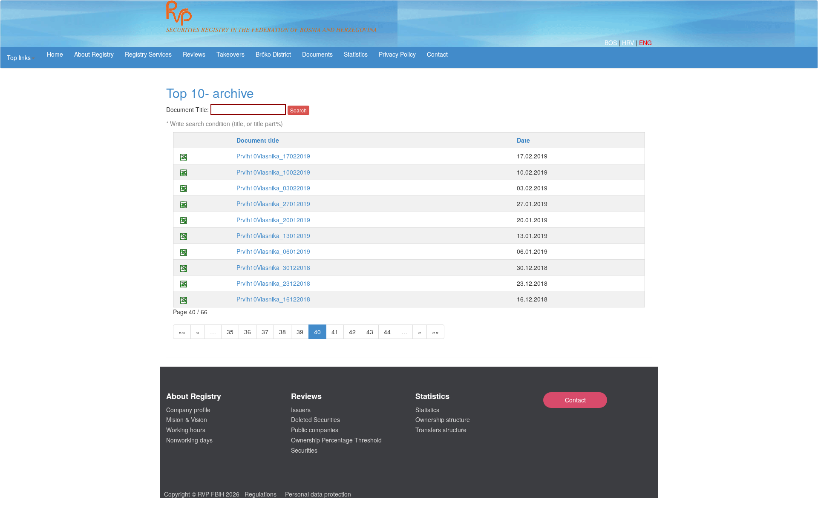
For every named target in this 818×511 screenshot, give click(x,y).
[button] (20, 57)
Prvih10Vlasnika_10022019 (273, 172)
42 (352, 331)
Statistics (356, 54)
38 (282, 331)
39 (300, 331)
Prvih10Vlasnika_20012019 (273, 219)
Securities (304, 450)
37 (265, 331)
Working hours (185, 429)
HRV (629, 42)
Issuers (301, 409)
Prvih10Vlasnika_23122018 (273, 283)
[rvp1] (179, 12)
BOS (612, 42)
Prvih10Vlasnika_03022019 (273, 188)
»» (435, 331)
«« (182, 331)
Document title (257, 140)
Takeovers (230, 54)
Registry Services (148, 54)
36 (247, 331)
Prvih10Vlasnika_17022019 (273, 156)
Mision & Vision (186, 419)
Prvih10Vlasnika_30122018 (273, 267)
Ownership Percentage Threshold (336, 440)
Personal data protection (318, 494)
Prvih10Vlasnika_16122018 (273, 299)
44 (387, 331)
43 (369, 331)
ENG (645, 42)
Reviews (194, 54)
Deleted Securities (315, 419)
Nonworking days (189, 440)
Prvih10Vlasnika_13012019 (273, 235)
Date (523, 140)
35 (230, 331)
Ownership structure (442, 419)
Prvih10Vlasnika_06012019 (273, 251)
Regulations (261, 494)
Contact (575, 400)
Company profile (188, 409)
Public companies (314, 429)
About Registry (94, 54)
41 (334, 331)
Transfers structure (441, 429)
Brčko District (273, 54)
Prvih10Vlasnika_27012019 (273, 203)
